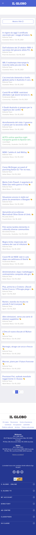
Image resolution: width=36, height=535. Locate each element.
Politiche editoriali (7, 427)
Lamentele (26, 425)
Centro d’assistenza (26, 422)
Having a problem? (18, 454)
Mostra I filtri (17, 21)
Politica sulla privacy (28, 427)
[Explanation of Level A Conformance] (18, 479)
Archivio (17, 427)
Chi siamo (6, 422)
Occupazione (17, 425)
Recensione (14, 422)
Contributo (8, 425)
